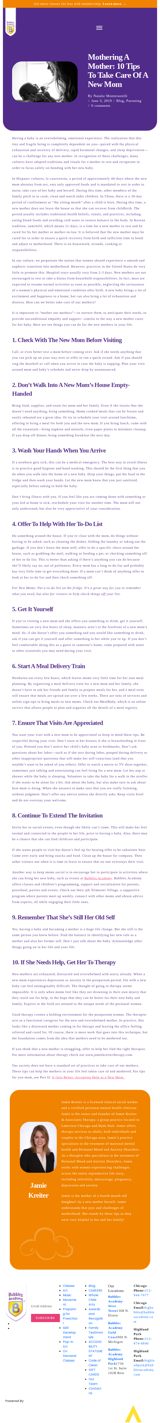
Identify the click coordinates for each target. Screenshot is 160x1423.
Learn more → (114, 4)
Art (65, 1290)
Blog (120, 101)
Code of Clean (95, 1362)
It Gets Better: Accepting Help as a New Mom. (88, 1077)
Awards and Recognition (96, 1316)
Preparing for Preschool (70, 1316)
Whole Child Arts (93, 1300)
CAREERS (95, 1290)
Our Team (93, 1381)
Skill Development (69, 1332)
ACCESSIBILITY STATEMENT (96, 1349)
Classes (69, 1286)
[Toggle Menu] (99, 28)
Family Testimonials (96, 1332)
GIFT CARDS (94, 1372)
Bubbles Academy (98, 878)
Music (67, 1295)
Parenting (133, 101)
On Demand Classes (69, 1356)
